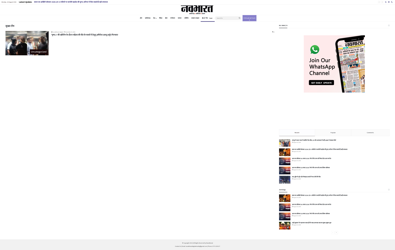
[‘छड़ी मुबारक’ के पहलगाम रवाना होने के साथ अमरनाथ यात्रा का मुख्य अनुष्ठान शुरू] (284, 225)
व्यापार (179, 18)
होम (141, 18)
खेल (166, 18)
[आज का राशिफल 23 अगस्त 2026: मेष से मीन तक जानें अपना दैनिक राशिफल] (284, 170)
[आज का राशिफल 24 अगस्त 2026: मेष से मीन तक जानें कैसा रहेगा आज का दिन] (284, 161)
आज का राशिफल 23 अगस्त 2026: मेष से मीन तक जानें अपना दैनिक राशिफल (311, 167)
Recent (297, 132)
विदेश (160, 18)
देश (154, 18)
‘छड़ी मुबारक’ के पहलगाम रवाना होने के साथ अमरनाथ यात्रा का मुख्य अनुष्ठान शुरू (311, 223)
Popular (333, 132)
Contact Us (178, 246)
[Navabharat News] (197, 10)
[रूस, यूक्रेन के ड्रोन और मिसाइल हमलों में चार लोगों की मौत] (284, 179)
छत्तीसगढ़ (147, 18)
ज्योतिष (186, 18)
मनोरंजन (172, 18)
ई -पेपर (208, 18)
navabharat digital (58, 32)
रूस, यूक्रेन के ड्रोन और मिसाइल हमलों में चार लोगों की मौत (306, 177)
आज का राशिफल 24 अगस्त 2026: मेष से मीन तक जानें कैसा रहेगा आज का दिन (311, 158)
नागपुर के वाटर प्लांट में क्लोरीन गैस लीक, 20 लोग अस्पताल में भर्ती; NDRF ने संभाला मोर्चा (314, 140)
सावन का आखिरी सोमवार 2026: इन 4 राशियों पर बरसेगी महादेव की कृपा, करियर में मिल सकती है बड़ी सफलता (71, 2)
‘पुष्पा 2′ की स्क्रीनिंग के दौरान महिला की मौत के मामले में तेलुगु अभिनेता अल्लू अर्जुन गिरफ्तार (84, 35)
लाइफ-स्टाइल (195, 18)
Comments (370, 132)
